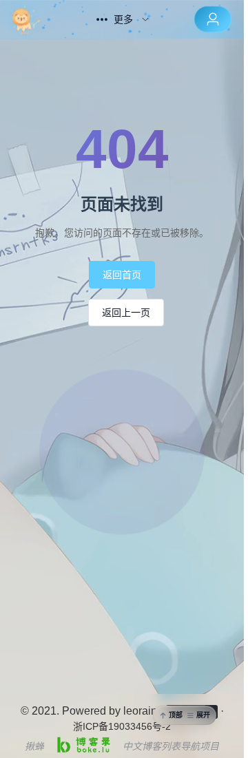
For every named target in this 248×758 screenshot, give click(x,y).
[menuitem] (39, 19)
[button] (184, 715)
